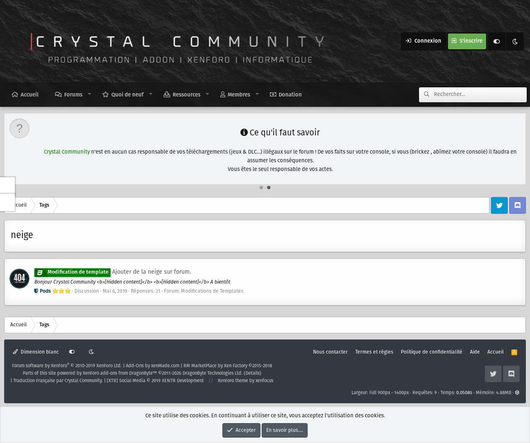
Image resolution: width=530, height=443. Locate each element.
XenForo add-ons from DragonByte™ (120, 373)
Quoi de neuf (127, 95)
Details (253, 373)
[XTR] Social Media (155, 381)
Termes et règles (374, 352)
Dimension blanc (39, 352)
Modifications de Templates (212, 291)
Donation (290, 95)
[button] (89, 94)
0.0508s (464, 393)
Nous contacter (330, 352)
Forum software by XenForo (67, 366)
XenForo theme (233, 381)
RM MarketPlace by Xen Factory (227, 366)
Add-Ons (135, 366)
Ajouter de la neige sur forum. (119, 272)
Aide (475, 352)
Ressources (186, 95)
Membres (239, 95)
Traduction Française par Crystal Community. (58, 381)
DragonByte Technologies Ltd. (213, 373)
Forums (73, 95)
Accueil (30, 95)
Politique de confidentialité (432, 352)
